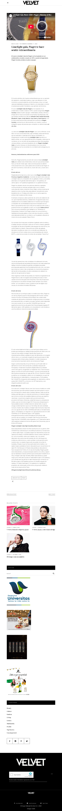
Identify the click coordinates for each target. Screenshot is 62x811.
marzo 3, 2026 (42, 527)
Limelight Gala (16, 477)
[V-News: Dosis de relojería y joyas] (18, 515)
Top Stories (10, 730)
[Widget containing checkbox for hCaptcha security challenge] (21, 775)
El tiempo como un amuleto (15, 557)
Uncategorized (11, 733)
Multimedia (10, 724)
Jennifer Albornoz (27, 43)
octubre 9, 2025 (17, 554)
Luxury (9, 527)
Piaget (24, 477)
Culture (9, 711)
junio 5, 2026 (16, 527)
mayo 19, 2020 (14, 43)
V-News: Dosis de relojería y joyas (17, 530)
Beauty (9, 708)
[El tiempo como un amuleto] (18, 542)
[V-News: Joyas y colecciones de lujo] (43, 515)
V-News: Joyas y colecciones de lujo (43, 530)
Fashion (9, 714)
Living (9, 717)
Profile (9, 727)
